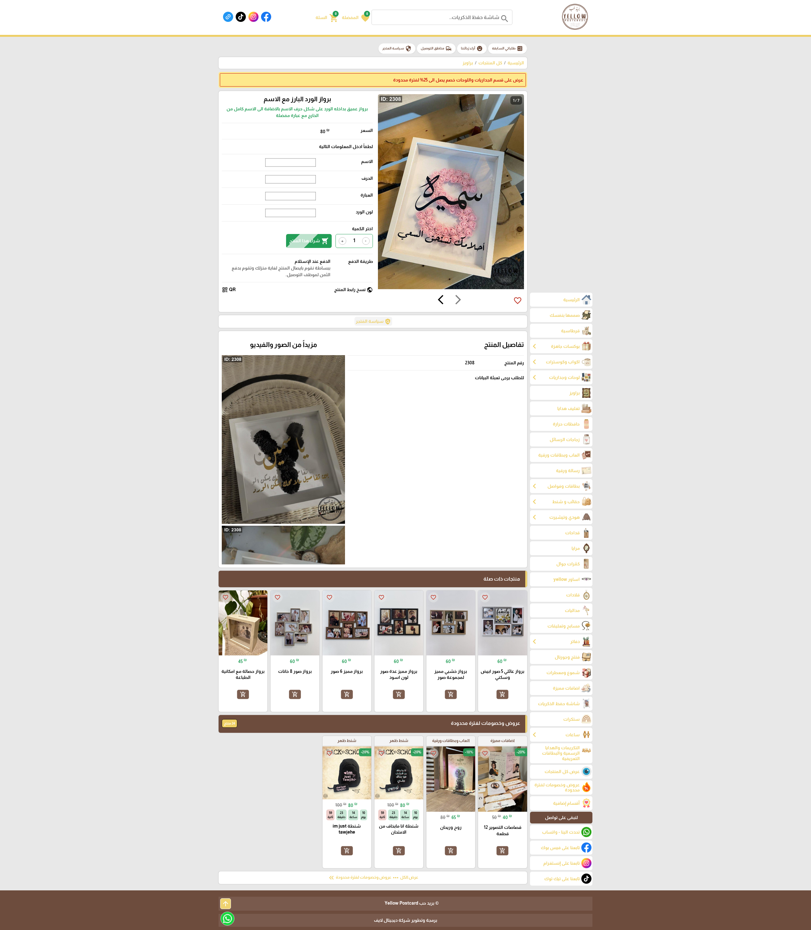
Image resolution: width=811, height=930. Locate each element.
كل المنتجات (490, 62)
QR (229, 290)
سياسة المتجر (397, 48)
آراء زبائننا (472, 48)
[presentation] (458, 300)
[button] (355, 17)
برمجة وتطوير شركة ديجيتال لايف (405, 920)
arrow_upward (225, 903)
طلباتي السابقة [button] (507, 48)
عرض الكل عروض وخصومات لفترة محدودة (373, 877)
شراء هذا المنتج (309, 241)
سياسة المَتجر (373, 321)
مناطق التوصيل (436, 48)
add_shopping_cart (502, 694)
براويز (468, 62)
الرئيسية (516, 62)
